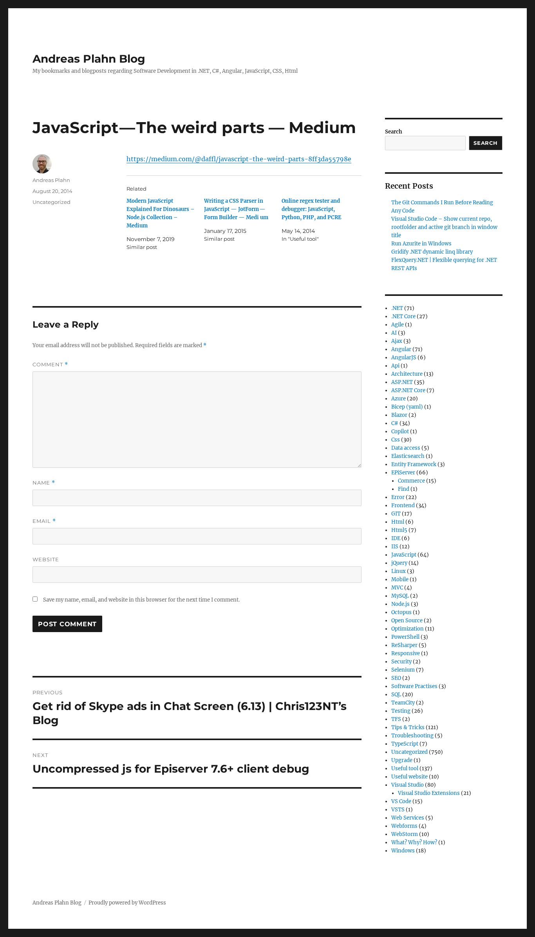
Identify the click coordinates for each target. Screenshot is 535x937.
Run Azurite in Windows (421, 243)
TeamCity (403, 702)
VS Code (401, 801)
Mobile (399, 579)
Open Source (407, 620)
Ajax (396, 341)
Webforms (404, 826)
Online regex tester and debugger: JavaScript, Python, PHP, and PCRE (312, 209)
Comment (50, 364)
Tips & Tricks (408, 727)
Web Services (407, 817)
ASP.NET (402, 382)
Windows (403, 850)
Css (395, 439)
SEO (396, 678)
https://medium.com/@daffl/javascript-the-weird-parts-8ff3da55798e (239, 159)
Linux (398, 571)
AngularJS (403, 357)
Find (403, 489)
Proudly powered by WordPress (127, 902)
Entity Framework (413, 464)
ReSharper (404, 645)
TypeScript (404, 744)
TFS (396, 719)
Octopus (401, 612)
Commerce (411, 481)
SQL (396, 694)
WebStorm (404, 834)
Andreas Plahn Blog (89, 58)
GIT (396, 513)
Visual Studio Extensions (429, 793)
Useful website (409, 776)
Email (44, 521)
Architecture (407, 374)
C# (394, 423)
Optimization (407, 628)
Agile (397, 324)
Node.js (400, 604)
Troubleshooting (412, 735)
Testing (400, 711)
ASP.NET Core (408, 390)
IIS (394, 546)
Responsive (405, 653)
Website (46, 559)
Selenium (403, 670)
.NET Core (403, 316)
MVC (397, 587)
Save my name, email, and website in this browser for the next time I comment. (141, 599)
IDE (395, 538)
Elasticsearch (408, 456)
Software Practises (414, 686)
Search (393, 131)
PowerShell (405, 637)
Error (398, 497)
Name (44, 482)
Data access (405, 448)
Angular (401, 349)
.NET (397, 308)
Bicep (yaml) (407, 407)
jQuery (399, 563)
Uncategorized (51, 202)
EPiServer (403, 472)
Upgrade (401, 760)
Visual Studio (407, 785)
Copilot (400, 431)
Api (395, 365)
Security (401, 661)
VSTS (398, 809)
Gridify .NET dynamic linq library (432, 252)
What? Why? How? (414, 842)
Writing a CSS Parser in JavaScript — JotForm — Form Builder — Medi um (236, 209)
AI (394, 333)
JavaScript (403, 554)
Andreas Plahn (51, 180)
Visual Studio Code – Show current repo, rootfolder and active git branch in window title (444, 227)
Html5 (399, 530)
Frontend (403, 505)
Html (397, 522)
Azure (398, 398)
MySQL (400, 596)
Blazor (399, 415)
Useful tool (404, 768)
